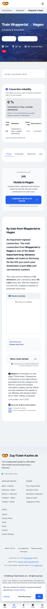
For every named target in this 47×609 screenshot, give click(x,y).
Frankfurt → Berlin (8, 498)
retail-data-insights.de (28, 561)
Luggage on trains (33, 502)
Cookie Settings (8, 534)
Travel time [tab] (31, 154)
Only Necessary (24, 596)
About (4, 526)
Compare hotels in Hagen (22, 200)
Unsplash (38, 565)
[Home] (5, 3)
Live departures (23, 548)
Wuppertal (20, 10)
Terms (4, 522)
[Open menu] (42, 3)
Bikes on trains (31, 498)
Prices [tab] (9, 154)
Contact (5, 530)
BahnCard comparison (34, 494)
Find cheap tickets (33, 486)
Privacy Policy (7, 518)
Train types (23, 551)
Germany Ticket (32, 490)
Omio (10, 408)
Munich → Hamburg (9, 494)
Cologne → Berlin (8, 502)
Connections (7, 10)
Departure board (36, 548)
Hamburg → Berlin (8, 490)
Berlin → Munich (8, 486)
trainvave (28, 558)
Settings (6, 597)
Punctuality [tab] (19, 154)
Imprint (4, 514)
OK (39, 596)
